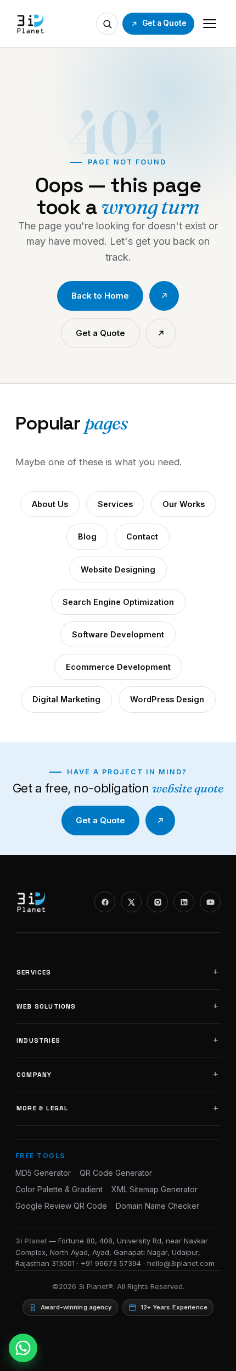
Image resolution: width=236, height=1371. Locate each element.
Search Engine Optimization (118, 602)
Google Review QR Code (61, 1205)
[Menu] (210, 23)
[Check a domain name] (107, 24)
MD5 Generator (43, 1172)
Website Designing (118, 569)
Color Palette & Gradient (59, 1189)
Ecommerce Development (118, 666)
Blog (87, 536)
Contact (142, 536)
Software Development (118, 634)
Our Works (183, 504)
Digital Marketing (66, 699)
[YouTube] (210, 901)
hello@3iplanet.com (181, 1263)
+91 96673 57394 (111, 1263)
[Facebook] (104, 901)
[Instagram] (157, 901)
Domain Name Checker (157, 1205)
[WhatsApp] (23, 1348)
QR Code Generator (116, 1172)
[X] (131, 901)
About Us (50, 504)
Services (115, 504)
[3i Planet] (29, 24)
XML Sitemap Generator (154, 1189)
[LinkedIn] (183, 901)
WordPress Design (167, 699)
